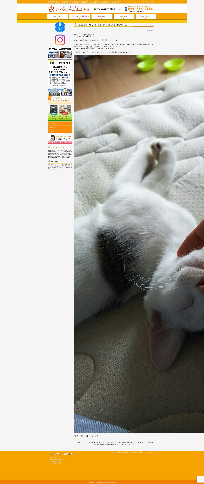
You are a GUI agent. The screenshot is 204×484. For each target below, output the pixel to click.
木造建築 (52, 127)
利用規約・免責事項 (149, 2)
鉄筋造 (51, 131)
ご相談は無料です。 (128, 9)
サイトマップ (138, 2)
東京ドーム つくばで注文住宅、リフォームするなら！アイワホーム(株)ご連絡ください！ (107, 443)
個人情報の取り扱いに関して (121, 452)
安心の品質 (53, 123)
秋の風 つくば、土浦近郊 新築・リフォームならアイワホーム (114, 445)
